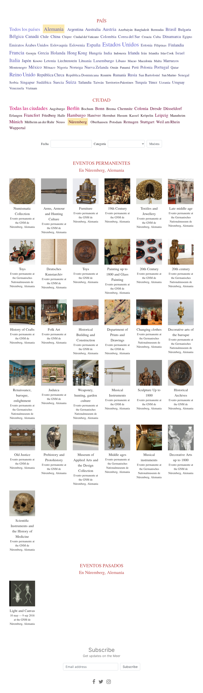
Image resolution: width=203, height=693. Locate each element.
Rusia (132, 75)
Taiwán (98, 82)
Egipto (187, 36)
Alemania (53, 29)
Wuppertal (17, 127)
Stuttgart (147, 121)
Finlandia (176, 45)
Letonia (50, 60)
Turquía (141, 82)
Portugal (161, 67)
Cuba (157, 36)
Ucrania (164, 82)
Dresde (156, 108)
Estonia (146, 45)
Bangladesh (141, 29)
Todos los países (24, 29)
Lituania (85, 60)
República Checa (50, 75)
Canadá (32, 36)
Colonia (141, 108)
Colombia (108, 36)
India (108, 53)
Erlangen (15, 115)
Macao (132, 61)
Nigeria (62, 67)
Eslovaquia (59, 45)
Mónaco (49, 67)
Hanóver (94, 115)
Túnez (152, 82)
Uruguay (178, 82)
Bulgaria (184, 29)
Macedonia (145, 61)
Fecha (45, 144)
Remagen (131, 121)
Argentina (75, 29)
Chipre (67, 36)
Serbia (13, 82)
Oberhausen (99, 121)
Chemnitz (125, 108)
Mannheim (177, 115)
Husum (122, 115)
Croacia (146, 37)
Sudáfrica (43, 82)
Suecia (58, 82)
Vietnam (31, 88)
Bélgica (16, 36)
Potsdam (115, 121)
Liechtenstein (67, 60)
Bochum (87, 108)
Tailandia (84, 82)
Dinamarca (172, 36)
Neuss (60, 121)
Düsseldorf (172, 108)
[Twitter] (101, 682)
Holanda (58, 53)
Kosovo (37, 61)
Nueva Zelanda (96, 67)
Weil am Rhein (168, 121)
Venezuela (16, 88)
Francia (16, 52)
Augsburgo (57, 108)
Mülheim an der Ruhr (39, 122)
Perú (135, 67)
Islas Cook (167, 53)
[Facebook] (94, 682)
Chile (44, 36)
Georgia (31, 53)
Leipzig (161, 115)
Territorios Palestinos (119, 82)
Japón (26, 60)
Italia (14, 60)
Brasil (171, 29)
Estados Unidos (120, 44)
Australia (93, 29)
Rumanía (119, 75)
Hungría (95, 52)
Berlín (73, 108)
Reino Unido (22, 74)
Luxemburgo (103, 60)
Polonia (146, 67)
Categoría (100, 144)
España (94, 45)
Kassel (134, 115)
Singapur (27, 82)
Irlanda (133, 53)
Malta (158, 61)
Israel (179, 53)
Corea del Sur (129, 36)
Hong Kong (77, 53)
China (55, 36)
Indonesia (120, 53)
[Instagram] (108, 682)
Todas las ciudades (28, 108)
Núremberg (78, 121)
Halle (61, 115)
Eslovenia (77, 45)
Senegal (183, 75)
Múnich (16, 121)
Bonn (99, 108)
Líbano (121, 60)
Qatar (175, 67)
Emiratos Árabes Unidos (29, 45)
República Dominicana (82, 75)
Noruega (76, 67)
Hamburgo (76, 115)
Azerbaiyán (125, 29)
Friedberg (49, 115)
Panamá (125, 67)
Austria (109, 29)
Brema (111, 108)
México (35, 67)
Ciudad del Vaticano (86, 37)
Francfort (32, 115)
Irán (144, 53)
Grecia (43, 53)
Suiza (71, 82)
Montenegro (18, 67)
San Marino (169, 75)
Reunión (106, 75)
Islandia (154, 53)
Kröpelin (147, 115)
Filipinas (160, 45)
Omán (114, 67)
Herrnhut (108, 115)
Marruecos (171, 60)
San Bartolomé (149, 75)
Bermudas (157, 29)
